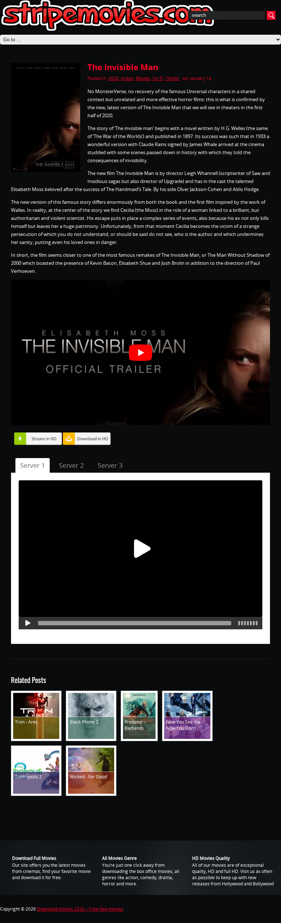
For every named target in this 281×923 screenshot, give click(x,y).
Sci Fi (158, 78)
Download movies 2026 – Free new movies (80, 909)
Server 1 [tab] (32, 465)
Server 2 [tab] (71, 465)
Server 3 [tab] (110, 465)
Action (127, 78)
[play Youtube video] (140, 352)
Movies (143, 78)
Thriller (172, 78)
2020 (113, 78)
